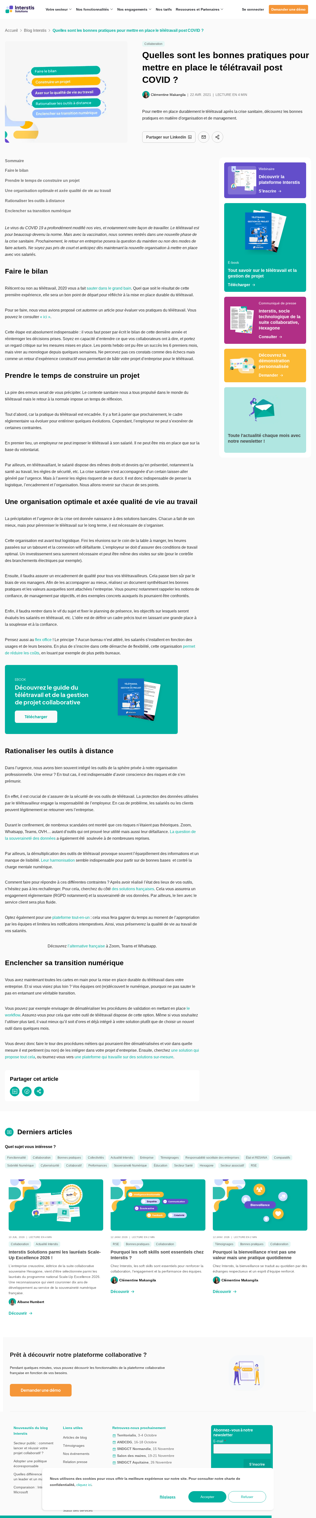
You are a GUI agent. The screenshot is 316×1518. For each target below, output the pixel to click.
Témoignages (169, 1157)
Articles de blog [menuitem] (75, 1437)
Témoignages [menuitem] (73, 1446)
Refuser (247, 1497)
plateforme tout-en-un (71, 917)
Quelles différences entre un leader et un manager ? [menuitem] (34, 1476)
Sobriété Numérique (20, 1165)
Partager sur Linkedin (166, 137)
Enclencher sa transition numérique (38, 211)
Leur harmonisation (58, 860)
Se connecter (253, 9)
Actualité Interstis (122, 1157)
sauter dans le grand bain (109, 288)
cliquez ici (83, 1485)
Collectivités (96, 1157)
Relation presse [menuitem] (75, 1462)
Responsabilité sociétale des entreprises (212, 1157)
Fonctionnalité (16, 1157)
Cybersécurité (50, 1165)
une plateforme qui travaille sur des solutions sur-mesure (124, 1057)
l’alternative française (86, 946)
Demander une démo (288, 9)
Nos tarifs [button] (164, 9)
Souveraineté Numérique (130, 1165)
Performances (97, 1165)
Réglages (168, 1497)
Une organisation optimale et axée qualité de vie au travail (58, 191)
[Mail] (203, 137)
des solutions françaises (133, 889)
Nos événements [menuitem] (76, 1454)
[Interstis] (20, 9)
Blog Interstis (35, 30)
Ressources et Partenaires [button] (198, 9)
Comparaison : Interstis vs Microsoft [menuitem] (34, 1489)
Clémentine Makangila (168, 95)
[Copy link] (217, 137)
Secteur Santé (183, 1165)
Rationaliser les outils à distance (35, 201)
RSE (254, 1165)
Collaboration (153, 44)
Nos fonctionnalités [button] (93, 9)
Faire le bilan (16, 170)
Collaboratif (73, 1165)
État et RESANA (256, 1157)
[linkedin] (15, 1091)
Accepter (207, 1497)
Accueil (11, 30)
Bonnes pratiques (69, 1157)
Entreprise (147, 1157)
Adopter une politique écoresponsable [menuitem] (30, 1463)
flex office (43, 640)
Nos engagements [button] (132, 9)
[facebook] (27, 1091)
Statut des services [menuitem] (78, 1510)
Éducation (160, 1165)
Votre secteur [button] (57, 9)
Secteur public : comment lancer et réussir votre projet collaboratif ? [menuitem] (33, 1448)
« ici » (45, 317)
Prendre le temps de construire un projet (42, 180)
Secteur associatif (232, 1165)
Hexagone (207, 1165)
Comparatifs (282, 1157)
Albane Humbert (30, 1302)
